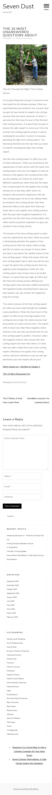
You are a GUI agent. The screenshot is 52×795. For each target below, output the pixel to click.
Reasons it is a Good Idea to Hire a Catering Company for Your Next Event (29, 751)
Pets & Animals (13, 702)
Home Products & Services (16, 683)
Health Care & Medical (15, 679)
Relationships (12, 710)
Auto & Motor (19, 382)
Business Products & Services (18, 651)
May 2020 (10, 605)
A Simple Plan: (12, 547)
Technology (11, 722)
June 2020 (10, 601)
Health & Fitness (13, 675)
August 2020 (12, 597)
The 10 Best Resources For (16, 374)
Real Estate (11, 706)
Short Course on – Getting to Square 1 (21, 366)
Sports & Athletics (14, 718)
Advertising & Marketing (16, 639)
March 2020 (11, 613)
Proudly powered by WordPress (26, 789)
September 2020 (13, 593)
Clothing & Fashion (14, 655)
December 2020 (13, 581)
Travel (9, 726)
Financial (10, 663)
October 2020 (12, 589)
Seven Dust (18, 6)
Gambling (10, 671)
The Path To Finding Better (16, 551)
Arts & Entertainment (15, 643)
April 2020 (11, 609)
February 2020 (12, 617)
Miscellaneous (12, 694)
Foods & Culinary (13, 667)
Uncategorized (12, 730)
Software (10, 714)
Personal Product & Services (17, 698)
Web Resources (12, 734)
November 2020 (13, 585)
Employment (11, 659)
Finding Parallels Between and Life (20, 543)
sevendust (27, 38)
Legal (9, 690)
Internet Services (13, 686)
